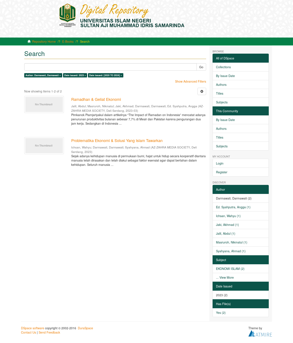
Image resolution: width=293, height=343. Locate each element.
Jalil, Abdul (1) (225, 233)
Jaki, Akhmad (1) (227, 224)
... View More (225, 277)
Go (201, 67)
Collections (223, 67)
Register (221, 172)
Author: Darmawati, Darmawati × (43, 75)
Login (220, 163)
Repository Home (44, 41)
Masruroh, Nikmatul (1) (231, 242)
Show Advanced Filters (190, 81)
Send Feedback (49, 332)
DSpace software (32, 328)
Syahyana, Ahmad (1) (231, 251)
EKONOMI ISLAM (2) (230, 268)
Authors (221, 84)
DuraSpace (85, 328)
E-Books (68, 41)
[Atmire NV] (260, 333)
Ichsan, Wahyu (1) (228, 216)
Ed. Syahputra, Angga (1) (233, 207)
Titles (219, 93)
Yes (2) (221, 312)
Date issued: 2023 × (75, 75)
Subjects (222, 102)
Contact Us (28, 332)
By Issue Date (225, 76)
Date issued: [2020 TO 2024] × (105, 75)
